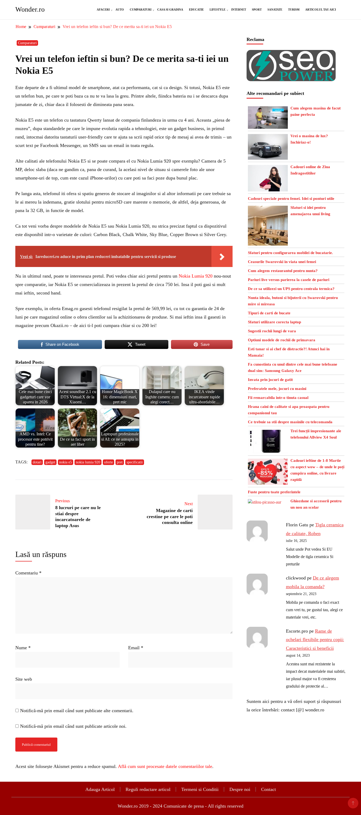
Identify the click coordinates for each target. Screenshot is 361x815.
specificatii (135, 462)
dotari (37, 462)
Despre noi (239, 789)
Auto (119, 9)
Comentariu (28, 572)
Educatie (196, 9)
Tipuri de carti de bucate (269, 313)
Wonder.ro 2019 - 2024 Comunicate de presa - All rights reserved (180, 806)
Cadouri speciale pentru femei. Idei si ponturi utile (291, 198)
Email (135, 647)
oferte (108, 462)
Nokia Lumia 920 (195, 276)
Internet (238, 9)
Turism (293, 9)
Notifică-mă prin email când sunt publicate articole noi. (73, 726)
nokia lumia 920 (88, 462)
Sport (257, 9)
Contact (268, 789)
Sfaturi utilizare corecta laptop (274, 322)
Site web (23, 679)
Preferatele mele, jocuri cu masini (277, 388)
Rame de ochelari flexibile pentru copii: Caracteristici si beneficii (315, 639)
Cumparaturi (140, 9)
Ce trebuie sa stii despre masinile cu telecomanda (290, 422)
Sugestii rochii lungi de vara (272, 331)
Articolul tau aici (320, 9)
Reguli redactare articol (148, 789)
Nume (23, 647)
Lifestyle (217, 9)
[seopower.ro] (291, 54)
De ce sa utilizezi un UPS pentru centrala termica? (291, 289)
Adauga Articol (100, 789)
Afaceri (103, 9)
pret (120, 462)
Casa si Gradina (170, 9)
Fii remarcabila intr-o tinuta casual (278, 397)
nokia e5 (65, 462)
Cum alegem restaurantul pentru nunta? (283, 271)
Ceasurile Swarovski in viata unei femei (282, 262)
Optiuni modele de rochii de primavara (281, 340)
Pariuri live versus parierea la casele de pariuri (288, 280)
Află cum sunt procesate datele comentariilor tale (165, 766)
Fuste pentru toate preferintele (274, 492)
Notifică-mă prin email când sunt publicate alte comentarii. (76, 710)
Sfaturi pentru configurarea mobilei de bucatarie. (290, 253)
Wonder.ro (30, 9)
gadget (50, 462)
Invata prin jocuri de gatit (270, 379)
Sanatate (274, 9)
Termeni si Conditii (200, 789)
